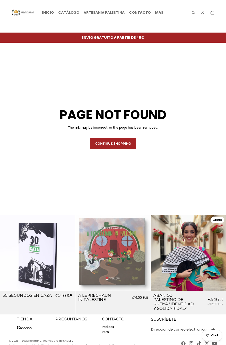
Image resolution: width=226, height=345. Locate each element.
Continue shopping (113, 143)
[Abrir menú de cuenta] (202, 12)
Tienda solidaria (30, 341)
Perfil (105, 332)
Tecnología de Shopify (58, 341)
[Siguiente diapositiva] (144, 253)
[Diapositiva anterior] (82, 253)
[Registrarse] (213, 330)
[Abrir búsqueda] (193, 12)
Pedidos (108, 327)
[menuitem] (159, 13)
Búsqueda (24, 327)
